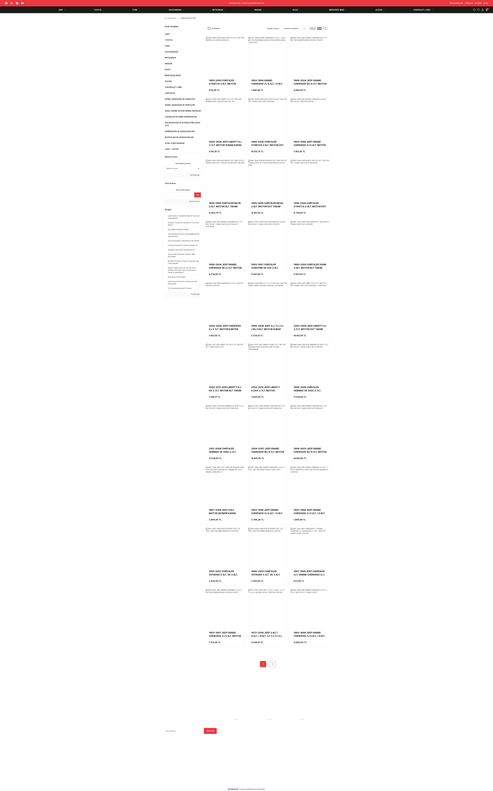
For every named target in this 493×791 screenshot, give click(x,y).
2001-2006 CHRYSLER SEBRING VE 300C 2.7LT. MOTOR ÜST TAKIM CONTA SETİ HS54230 (224, 450)
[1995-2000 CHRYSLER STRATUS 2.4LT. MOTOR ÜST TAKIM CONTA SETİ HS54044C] (310, 178)
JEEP (302, 726)
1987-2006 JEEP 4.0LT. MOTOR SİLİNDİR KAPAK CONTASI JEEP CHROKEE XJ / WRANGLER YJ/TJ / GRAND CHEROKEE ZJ (225, 512)
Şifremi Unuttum (274, 733)
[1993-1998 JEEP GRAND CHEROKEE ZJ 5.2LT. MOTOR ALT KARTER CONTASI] (310, 117)
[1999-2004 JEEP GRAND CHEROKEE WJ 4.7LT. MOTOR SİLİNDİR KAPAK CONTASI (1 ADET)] (310, 56)
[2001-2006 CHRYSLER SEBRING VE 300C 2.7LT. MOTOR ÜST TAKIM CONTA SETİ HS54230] (225, 424)
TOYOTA (303, 730)
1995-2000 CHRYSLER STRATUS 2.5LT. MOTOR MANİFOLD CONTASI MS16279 (222, 82)
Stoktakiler (216, 28)
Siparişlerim (239, 730)
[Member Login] (482, 9)
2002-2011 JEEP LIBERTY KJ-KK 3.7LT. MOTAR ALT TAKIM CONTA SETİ (225, 389)
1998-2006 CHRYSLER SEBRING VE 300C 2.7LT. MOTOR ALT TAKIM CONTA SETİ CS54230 (309, 389)
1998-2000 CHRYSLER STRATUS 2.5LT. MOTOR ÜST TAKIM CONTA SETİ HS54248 (267, 143)
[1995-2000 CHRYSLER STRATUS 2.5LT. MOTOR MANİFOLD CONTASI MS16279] (225, 56)
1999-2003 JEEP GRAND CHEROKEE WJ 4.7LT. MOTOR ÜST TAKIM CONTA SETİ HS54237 (310, 450)
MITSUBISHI (304, 740)
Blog (236, 740)
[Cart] (486, 9)
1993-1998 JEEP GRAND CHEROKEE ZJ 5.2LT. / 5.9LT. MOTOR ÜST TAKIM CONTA (309, 634)
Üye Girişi (271, 730)
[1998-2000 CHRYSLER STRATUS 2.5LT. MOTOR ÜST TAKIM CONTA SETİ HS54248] (267, 117)
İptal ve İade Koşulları (277, 744)
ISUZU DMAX (305, 748)
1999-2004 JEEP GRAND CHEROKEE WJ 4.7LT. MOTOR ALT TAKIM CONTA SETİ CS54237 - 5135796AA (225, 266)
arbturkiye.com (198, 757)
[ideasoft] (233, 789)
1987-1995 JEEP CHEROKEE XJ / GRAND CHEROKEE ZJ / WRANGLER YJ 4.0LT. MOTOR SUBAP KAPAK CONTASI (310, 573)
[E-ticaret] (246, 789)
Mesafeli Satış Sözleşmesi (278, 737)
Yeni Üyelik (271, 726)
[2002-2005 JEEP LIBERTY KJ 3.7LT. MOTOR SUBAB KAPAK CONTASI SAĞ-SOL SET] (225, 117)
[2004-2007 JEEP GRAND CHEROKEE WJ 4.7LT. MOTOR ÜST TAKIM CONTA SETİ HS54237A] (267, 424)
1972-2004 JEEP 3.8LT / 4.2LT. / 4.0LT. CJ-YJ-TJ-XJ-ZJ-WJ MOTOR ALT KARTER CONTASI (267, 634)
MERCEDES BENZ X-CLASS (310, 751)
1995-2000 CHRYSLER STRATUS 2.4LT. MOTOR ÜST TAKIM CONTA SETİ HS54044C (310, 205)
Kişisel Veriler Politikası (277, 751)
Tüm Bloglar (195, 294)
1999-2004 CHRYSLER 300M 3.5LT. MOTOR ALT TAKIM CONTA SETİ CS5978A (310, 266)
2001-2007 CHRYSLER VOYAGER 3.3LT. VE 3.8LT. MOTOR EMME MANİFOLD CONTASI (223, 573)
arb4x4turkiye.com (170, 757)
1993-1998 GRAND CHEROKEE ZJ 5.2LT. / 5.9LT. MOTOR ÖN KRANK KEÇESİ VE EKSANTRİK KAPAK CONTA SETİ (267, 82)
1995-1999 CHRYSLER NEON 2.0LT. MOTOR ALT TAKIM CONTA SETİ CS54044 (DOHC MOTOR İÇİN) (225, 205)
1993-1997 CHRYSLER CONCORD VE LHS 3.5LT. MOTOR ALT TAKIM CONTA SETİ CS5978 (266, 266)
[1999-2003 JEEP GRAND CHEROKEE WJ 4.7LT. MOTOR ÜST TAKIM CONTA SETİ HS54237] (310, 424)
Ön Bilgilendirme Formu (277, 748)
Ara (197, 195)
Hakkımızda (239, 726)
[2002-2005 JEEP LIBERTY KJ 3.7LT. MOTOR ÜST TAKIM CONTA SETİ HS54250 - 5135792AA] (310, 301)
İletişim (237, 737)
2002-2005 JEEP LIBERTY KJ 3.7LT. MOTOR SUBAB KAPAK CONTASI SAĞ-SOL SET (225, 143)
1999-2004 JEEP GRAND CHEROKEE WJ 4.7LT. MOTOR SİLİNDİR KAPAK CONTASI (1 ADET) (310, 82)
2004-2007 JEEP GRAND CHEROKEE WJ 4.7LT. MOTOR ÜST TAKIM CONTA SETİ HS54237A (267, 450)
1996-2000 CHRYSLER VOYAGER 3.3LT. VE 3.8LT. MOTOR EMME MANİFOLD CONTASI (265, 573)
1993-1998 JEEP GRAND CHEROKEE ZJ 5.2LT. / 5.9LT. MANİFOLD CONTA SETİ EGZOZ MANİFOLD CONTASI (309, 512)
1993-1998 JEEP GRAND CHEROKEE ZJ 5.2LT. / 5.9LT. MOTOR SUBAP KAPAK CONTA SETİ (267, 512)
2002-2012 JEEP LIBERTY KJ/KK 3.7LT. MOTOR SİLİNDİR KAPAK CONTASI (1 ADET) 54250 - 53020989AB (267, 389)
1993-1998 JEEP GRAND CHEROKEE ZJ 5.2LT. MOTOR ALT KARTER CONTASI (310, 143)
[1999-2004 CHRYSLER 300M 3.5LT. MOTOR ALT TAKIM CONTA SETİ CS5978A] (310, 240)
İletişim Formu (240, 733)
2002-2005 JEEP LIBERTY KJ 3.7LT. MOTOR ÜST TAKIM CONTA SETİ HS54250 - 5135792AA (310, 328)
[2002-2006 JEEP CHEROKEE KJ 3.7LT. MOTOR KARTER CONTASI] (225, 301)
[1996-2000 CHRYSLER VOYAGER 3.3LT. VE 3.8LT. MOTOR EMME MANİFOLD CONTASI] (267, 547)
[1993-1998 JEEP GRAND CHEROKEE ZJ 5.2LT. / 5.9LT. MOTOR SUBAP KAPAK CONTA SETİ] (267, 485)
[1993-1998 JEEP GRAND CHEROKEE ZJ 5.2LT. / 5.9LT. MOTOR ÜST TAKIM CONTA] (310, 608)
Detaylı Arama (194, 201)
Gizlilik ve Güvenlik (275, 740)
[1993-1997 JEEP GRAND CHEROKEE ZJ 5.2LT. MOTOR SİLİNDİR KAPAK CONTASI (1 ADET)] (225, 608)
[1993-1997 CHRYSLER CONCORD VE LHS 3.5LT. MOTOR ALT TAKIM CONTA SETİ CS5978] (267, 240)
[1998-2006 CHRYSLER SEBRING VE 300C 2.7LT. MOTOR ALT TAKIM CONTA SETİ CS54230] (310, 363)
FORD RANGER (305, 733)
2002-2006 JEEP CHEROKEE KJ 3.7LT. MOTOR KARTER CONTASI (225, 328)
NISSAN (303, 744)
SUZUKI (303, 755)
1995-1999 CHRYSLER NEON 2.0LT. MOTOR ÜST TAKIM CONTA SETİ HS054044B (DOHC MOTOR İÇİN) (267, 205)
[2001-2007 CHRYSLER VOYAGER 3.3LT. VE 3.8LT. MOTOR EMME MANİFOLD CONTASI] (225, 547)
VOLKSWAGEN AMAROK (309, 737)
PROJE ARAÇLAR (306, 722)
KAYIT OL (210, 731)
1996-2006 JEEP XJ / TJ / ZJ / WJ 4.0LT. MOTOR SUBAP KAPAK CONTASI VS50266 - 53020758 (267, 328)
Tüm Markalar (194, 175)
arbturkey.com (184, 757)
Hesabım (237, 722)
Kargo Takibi (272, 722)
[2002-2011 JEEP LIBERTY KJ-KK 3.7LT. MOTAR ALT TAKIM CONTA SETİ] (225, 363)
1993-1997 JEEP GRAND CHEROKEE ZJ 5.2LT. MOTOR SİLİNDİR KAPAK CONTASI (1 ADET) (225, 634)
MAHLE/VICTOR (188, 18)
